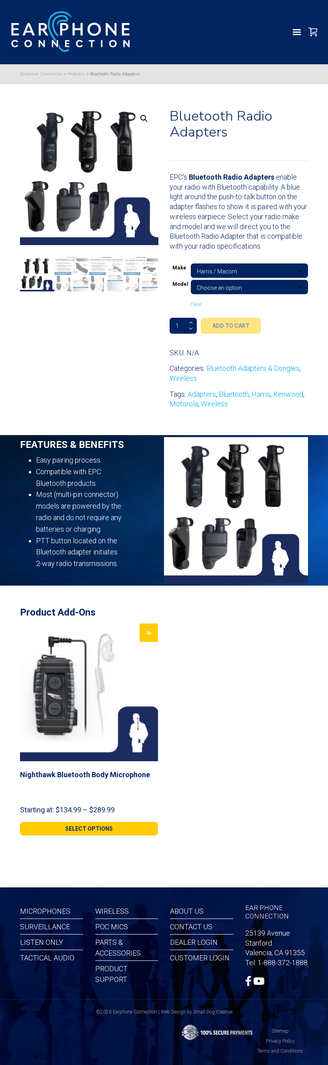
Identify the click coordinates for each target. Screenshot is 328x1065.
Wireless (183, 378)
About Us (187, 911)
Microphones (45, 911)
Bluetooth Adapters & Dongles (253, 368)
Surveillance (45, 926)
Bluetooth (234, 394)
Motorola (184, 404)
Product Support (111, 974)
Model (180, 284)
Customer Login (200, 958)
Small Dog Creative (212, 1012)
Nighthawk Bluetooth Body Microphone (85, 774)
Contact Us (191, 926)
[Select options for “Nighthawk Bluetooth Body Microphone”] (149, 633)
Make (179, 268)
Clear (196, 304)
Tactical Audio (47, 958)
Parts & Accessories (118, 947)
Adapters (202, 394)
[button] (144, 118)
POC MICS (111, 926)
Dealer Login (194, 942)
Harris (261, 394)
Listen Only (41, 942)
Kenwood (288, 394)
